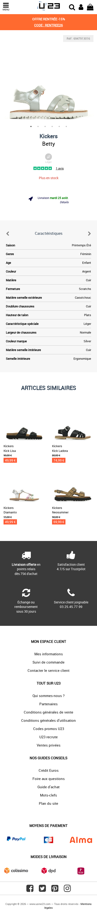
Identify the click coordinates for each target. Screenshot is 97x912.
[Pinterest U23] (55, 890)
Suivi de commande (48, 662)
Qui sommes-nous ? (48, 695)
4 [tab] (52, 126)
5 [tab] (59, 126)
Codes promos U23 (48, 728)
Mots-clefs (48, 795)
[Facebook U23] (30, 890)
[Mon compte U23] (81, 6)
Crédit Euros (49, 770)
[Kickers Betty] (48, 80)
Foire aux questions (48, 778)
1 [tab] (30, 126)
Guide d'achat (48, 786)
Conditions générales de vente (48, 712)
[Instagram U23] (67, 890)
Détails (64, 202)
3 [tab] (45, 126)
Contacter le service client (48, 670)
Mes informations (48, 654)
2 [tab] (38, 126)
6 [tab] (66, 126)
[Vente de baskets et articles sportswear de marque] (48, 6)
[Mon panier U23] (90, 6)
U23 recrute (48, 737)
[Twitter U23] (42, 890)
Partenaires (48, 704)
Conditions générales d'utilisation (48, 720)
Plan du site (48, 803)
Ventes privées (49, 745)
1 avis (60, 168)
